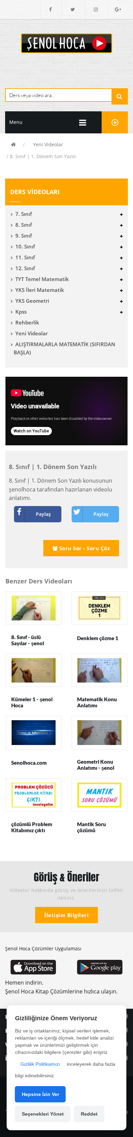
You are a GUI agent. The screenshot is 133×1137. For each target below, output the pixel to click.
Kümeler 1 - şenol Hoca (32, 702)
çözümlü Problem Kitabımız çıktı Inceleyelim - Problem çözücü (31, 833)
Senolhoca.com (29, 763)
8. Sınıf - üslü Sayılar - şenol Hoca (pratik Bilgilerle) (27, 646)
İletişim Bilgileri (66, 915)
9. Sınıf (23, 235)
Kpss (21, 311)
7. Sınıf (23, 213)
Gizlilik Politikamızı (40, 1064)
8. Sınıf (23, 224)
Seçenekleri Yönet (43, 1114)
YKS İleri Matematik (39, 289)
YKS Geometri (32, 300)
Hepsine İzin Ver (40, 1094)
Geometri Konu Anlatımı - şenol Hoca (95, 768)
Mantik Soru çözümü (91, 827)
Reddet (89, 1114)
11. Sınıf (25, 257)
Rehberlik (27, 322)
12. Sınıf (25, 268)
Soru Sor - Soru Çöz (84, 548)
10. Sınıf (25, 246)
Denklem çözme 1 (97, 638)
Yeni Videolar (48, 144)
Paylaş (43, 514)
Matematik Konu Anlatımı (97, 702)
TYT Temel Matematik (42, 279)
